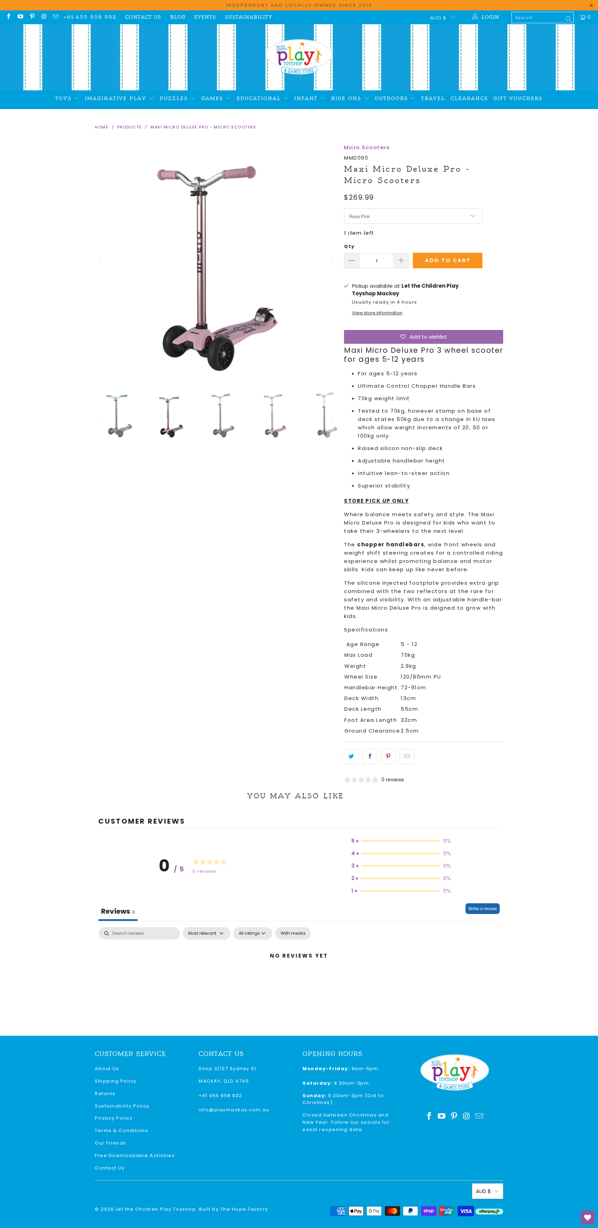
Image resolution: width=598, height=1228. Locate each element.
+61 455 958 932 (90, 17)
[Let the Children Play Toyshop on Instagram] (43, 17)
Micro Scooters (367, 147)
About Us (107, 1068)
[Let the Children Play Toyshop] (299, 57)
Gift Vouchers (518, 98)
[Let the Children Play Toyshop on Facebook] (8, 17)
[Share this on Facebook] (370, 756)
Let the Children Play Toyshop (156, 1209)
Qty (349, 246)
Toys (64, 98)
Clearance (469, 98)
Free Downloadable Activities (135, 1155)
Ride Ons (347, 98)
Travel (433, 98)
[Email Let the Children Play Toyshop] (55, 17)
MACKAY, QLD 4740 (224, 1081)
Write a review (482, 909)
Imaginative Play (117, 98)
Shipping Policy (116, 1081)
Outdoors (392, 98)
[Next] (331, 259)
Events (205, 17)
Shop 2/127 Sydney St (227, 1068)
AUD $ (438, 17)
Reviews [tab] (118, 911)
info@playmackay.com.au (234, 1109)
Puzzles (175, 98)
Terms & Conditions (121, 1130)
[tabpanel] (299, 979)
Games (213, 98)
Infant (307, 98)
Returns (105, 1093)
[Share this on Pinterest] (388, 756)
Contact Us (143, 17)
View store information (377, 313)
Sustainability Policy (122, 1106)
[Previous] (100, 259)
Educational (260, 98)
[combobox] (542, 17)
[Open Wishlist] (588, 1218)
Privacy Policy (114, 1118)
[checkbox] (293, 933)
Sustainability (248, 17)
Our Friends (110, 1143)
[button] (401, 841)
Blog (177, 17)
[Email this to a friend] (407, 756)
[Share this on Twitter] (351, 756)
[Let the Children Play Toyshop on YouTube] (20, 17)
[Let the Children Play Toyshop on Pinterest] (32, 17)
